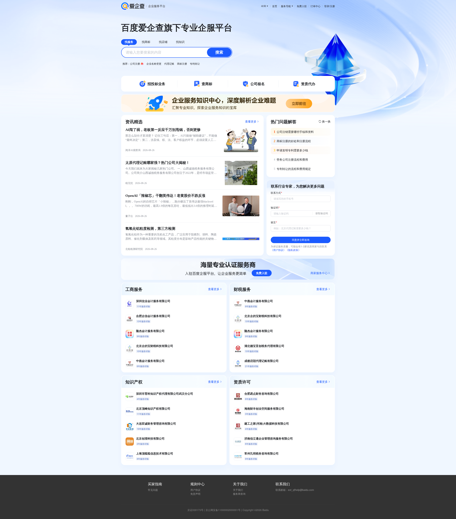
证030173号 (196, 510)
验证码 (274, 207)
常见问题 (153, 490)
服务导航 (286, 6)
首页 (274, 6)
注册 (332, 6)
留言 (273, 222)
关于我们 (238, 490)
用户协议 (195, 490)
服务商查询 (239, 493)
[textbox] (176, 52)
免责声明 (195, 493)
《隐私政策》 (293, 250)
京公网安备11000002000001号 (223, 510)
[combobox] (176, 52)
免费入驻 (302, 6)
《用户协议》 (278, 250)
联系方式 (276, 192)
